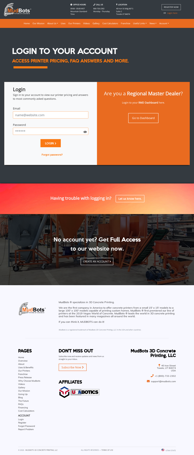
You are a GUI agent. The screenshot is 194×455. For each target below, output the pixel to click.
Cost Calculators (110, 23)
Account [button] (163, 23)
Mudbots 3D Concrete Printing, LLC (41, 450)
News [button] (152, 23)
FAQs (20, 404)
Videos (86, 23)
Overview (23, 360)
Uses (63, 23)
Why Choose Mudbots (29, 380)
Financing (23, 407)
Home (27, 23)
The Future (23, 401)
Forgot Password (26, 426)
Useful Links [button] (139, 23)
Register (22, 422)
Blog (20, 397)
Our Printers (74, 23)
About (21, 364)
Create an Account (96, 261)
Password (19, 125)
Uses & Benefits (25, 367)
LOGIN (50, 143)
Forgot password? (52, 154)
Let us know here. (130, 199)
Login (21, 419)
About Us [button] (51, 23)
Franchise (125, 23)
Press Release (25, 377)
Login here (172, 13)
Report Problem (26, 429)
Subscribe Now (71, 367)
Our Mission (38, 23)
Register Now (171, 7)
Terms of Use (107, 450)
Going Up (23, 394)
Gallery (96, 23)
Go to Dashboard (143, 118)
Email (16, 108)
